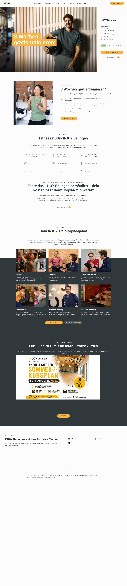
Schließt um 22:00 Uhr (110, 45)
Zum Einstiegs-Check (111, 57)
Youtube (73, 443)
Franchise (71, 3)
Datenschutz (68, 465)
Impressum (58, 465)
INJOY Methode (60, 3)
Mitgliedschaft (49, 3)
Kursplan (106, 36)
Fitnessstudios (37, 3)
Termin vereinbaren (62, 207)
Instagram (73, 438)
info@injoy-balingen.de (110, 34)
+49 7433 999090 (109, 31)
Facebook (99, 438)
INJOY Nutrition (108, 39)
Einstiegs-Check (81, 3)
